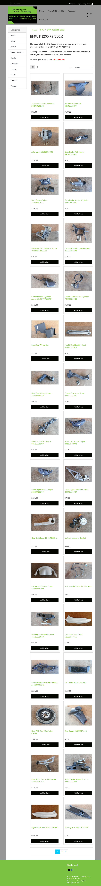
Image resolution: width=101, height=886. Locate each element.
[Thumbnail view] (32, 67)
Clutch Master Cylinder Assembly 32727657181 (41, 297)
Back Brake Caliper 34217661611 (39, 201)
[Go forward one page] (66, 852)
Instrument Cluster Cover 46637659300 (42, 587)
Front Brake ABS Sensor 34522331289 (41, 442)
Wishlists (71, 4)
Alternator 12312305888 (42, 152)
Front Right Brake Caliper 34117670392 (42, 490)
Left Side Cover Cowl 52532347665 (73, 635)
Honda (13, 58)
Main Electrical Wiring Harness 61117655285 (44, 683)
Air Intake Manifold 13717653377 (73, 104)
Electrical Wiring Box (40, 345)
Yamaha (14, 86)
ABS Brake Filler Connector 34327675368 (42, 104)
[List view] (37, 67)
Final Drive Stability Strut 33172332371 (75, 346)
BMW (13, 41)
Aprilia (13, 35)
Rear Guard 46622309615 (76, 731)
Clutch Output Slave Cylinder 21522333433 (77, 297)
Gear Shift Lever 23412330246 (44, 538)
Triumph (14, 80)
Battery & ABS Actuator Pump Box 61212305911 (44, 249)
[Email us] (69, 869)
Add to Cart (45, 117)
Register (86, 4)
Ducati (13, 47)
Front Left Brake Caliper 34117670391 (75, 442)
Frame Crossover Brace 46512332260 (74, 394)
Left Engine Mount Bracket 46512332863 (42, 635)
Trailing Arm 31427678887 (76, 827)
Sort (70, 67)
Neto (84, 881)
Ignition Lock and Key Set (75, 538)
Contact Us (43, 19)
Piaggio (13, 69)
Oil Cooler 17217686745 (75, 682)
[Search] (10, 4)
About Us (71, 11)
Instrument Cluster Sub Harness (78, 586)
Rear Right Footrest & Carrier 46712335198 (43, 780)
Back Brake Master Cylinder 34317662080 (76, 201)
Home (41, 11)
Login (79, 4)
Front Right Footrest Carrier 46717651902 (76, 490)
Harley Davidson (17, 52)
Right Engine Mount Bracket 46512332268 (76, 780)
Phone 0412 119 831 (56, 11)
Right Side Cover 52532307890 (44, 827)
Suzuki (13, 75)
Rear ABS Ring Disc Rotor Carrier (42, 732)
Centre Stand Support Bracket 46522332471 (77, 249)
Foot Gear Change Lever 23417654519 (41, 394)
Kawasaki (14, 63)
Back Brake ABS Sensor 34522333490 (74, 153)
